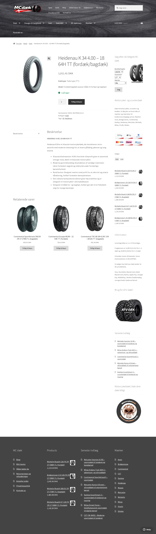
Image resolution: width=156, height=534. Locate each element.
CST (119, 473)
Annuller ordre (22, 481)
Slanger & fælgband (32, 23)
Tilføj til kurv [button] (27, 248)
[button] (49, 58)
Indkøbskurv (88, 8)
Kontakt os (67, 13)
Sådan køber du (75, 8)
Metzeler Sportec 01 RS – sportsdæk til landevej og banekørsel (127, 343)
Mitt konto (20, 464)
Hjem (50, 8)
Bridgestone (123, 464)
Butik (57, 8)
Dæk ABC (60, 23)
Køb (50, 23)
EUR (121, 159)
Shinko (121, 511)
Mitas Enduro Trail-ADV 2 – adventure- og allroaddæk (127, 351)
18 (63, 118)
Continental (123, 469)
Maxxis (120, 488)
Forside (19, 43)
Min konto (99, 8)
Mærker (89, 23)
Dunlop (121, 478)
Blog (64, 8)
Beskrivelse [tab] (18, 133)
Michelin (121, 497)
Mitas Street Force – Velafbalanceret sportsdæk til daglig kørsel (95, 508)
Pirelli (120, 506)
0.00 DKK (121, 23)
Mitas (120, 502)
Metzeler (121, 492)
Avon (120, 459)
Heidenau (68, 118)
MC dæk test (76, 23)
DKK (116, 159)
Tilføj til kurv (76, 102)
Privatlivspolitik (54, 13)
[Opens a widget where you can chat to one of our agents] (147, 530)
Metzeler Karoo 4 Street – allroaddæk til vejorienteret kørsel (127, 365)
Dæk (15, 23)
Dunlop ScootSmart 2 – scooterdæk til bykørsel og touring (127, 374)
